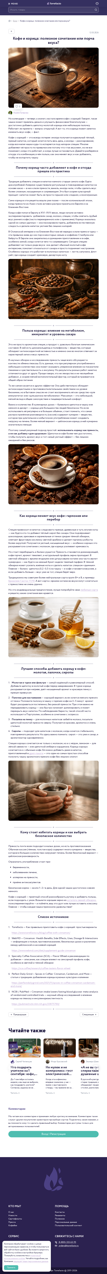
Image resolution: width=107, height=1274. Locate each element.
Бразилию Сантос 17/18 (21, 581)
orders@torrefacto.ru (68, 1246)
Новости (12, 1215)
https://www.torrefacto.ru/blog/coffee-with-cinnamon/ (41, 933)
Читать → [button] (15, 1093)
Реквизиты (60, 1215)
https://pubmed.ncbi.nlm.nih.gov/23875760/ (35, 1004)
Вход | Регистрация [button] (53, 1134)
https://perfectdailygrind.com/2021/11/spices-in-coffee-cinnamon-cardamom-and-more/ (53, 984)
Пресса (12, 1222)
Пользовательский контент (68, 1225)
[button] (13, 3)
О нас (11, 1212)
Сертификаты (15, 1219)
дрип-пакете (36, 753)
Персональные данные (66, 1222)
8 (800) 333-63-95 (67, 1242)
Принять (11, 1267)
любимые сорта (89, 590)
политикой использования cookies (22, 1257)
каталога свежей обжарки (81, 900)
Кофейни (12, 1225)
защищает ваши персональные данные (30, 1261)
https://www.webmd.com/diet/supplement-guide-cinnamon (44, 950)
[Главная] (9, 21)
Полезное (60, 1219)
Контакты (60, 1212)
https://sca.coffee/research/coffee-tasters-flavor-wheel (41, 968)
